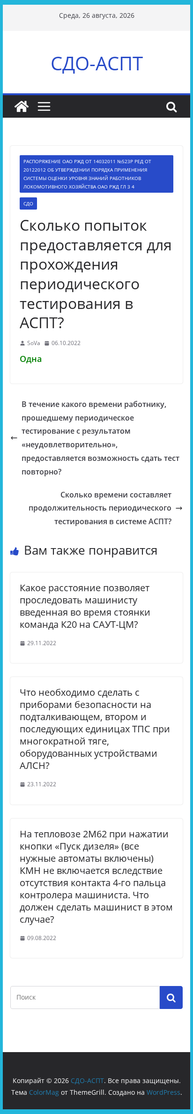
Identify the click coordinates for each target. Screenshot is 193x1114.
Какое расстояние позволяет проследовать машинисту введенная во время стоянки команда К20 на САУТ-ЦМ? (85, 606)
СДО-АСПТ (97, 63)
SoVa (33, 343)
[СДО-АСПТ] (21, 106)
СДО (28, 203)
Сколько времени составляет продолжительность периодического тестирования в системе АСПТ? (100, 508)
